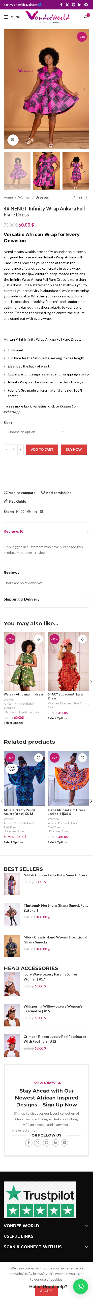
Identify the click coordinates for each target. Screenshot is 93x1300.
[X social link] (67, 4)
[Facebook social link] (61, 4)
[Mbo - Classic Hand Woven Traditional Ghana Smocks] (12, 946)
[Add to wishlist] (38, 639)
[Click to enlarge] (13, 140)
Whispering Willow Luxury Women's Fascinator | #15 (53, 1008)
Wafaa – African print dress (23, 694)
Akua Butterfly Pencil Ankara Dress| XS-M (19, 812)
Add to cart (42, 449)
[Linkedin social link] (80, 4)
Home (8, 197)
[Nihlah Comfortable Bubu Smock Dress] (12, 884)
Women (24, 197)
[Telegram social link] (86, 4)
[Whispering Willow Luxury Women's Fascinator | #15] (12, 1015)
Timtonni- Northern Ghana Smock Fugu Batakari (56, 907)
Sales (37, 712)
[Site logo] (47, 16)
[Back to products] (80, 198)
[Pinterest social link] (73, 4)
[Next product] (86, 198)
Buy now (74, 449)
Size (7, 422)
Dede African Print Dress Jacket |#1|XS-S (66, 812)
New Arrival (25, 712)
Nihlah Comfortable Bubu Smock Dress (55, 875)
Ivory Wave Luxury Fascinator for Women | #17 (51, 976)
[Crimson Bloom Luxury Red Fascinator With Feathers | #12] (12, 1045)
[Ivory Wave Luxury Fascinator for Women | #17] (12, 984)
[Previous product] (74, 198)
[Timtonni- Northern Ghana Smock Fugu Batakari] (12, 915)
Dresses (42, 197)
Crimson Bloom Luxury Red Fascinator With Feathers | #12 (55, 1039)
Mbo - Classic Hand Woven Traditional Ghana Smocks (55, 939)
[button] (9, 89)
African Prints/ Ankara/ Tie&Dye (19, 706)
